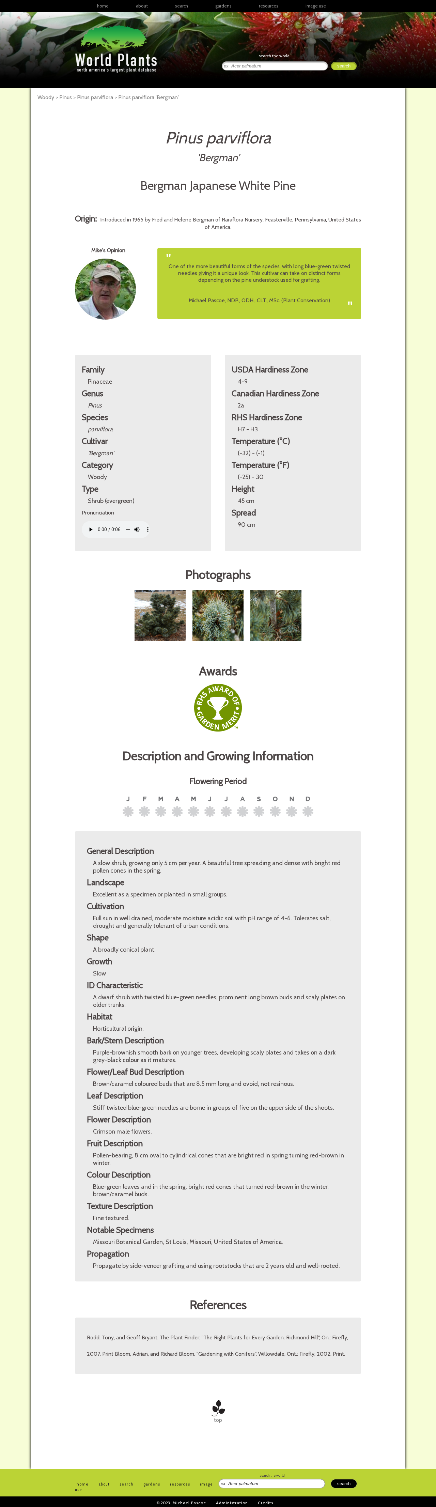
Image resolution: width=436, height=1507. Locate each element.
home (103, 6)
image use (316, 6)
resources (180, 1484)
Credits (265, 1502)
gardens (223, 6)
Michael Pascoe (189, 1502)
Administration (232, 1502)
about (142, 6)
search (181, 6)
